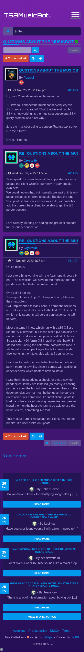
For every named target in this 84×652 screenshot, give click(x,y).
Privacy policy (37, 630)
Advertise (19, 630)
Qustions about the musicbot (38, 42)
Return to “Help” (16, 455)
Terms (66, 630)
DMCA (54, 630)
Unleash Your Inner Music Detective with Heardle (44, 481)
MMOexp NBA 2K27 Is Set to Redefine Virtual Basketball (44, 550)
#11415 (73, 173)
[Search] (35, 50)
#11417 (73, 260)
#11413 (73, 90)
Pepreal (29, 77)
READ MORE (42, 504)
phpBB (75, 637)
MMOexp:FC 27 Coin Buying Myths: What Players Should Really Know (44, 585)
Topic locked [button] (16, 58)
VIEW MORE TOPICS (42, 616)
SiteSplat (47, 637)
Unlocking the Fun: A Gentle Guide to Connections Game (44, 516)
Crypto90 (30, 160)
